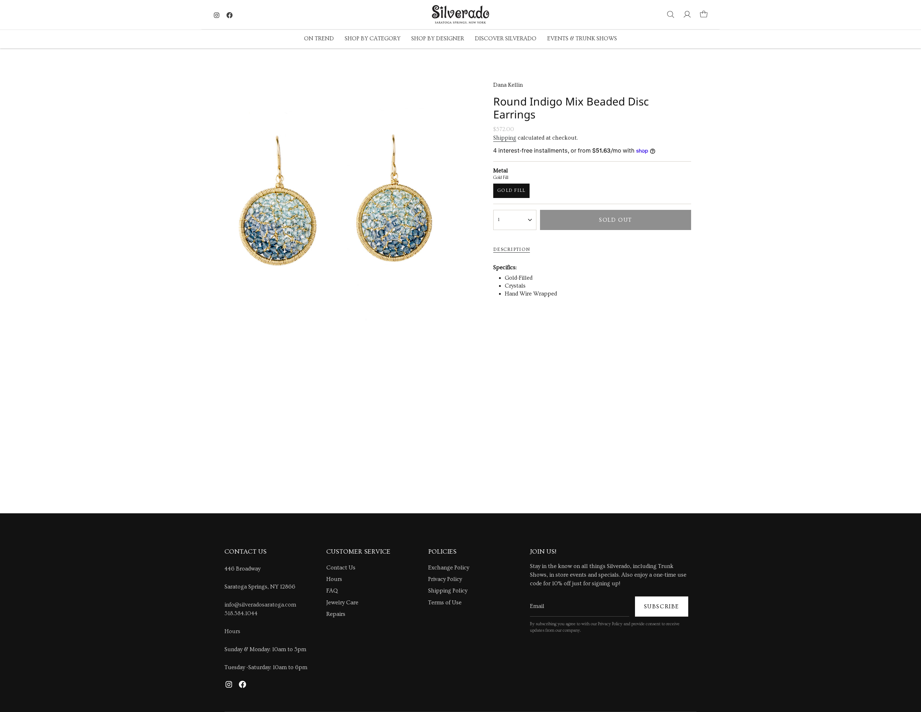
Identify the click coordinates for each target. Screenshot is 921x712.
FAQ (332, 590)
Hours (232, 631)
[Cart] (703, 14)
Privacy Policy (445, 579)
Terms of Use (445, 602)
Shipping (504, 138)
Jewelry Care (342, 602)
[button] (319, 39)
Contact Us (340, 567)
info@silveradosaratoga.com (260, 604)
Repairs (335, 614)
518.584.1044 (241, 613)
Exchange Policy (448, 567)
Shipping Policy (447, 590)
